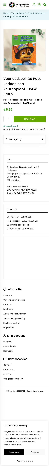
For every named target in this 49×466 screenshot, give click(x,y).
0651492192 (26, 217)
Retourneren (9, 369)
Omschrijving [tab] (13, 139)
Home (6, 13)
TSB (23, 391)
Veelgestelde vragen (13, 378)
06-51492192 (27, 228)
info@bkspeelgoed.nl (20, 224)
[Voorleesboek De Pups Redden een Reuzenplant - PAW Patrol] (24, 70)
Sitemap (7, 374)
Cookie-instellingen (35, 391)
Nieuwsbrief (8, 351)
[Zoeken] (44, 4)
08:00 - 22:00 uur (30, 221)
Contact (7, 365)
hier (19, 444)
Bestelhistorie (9, 346)
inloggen (7, 341)
